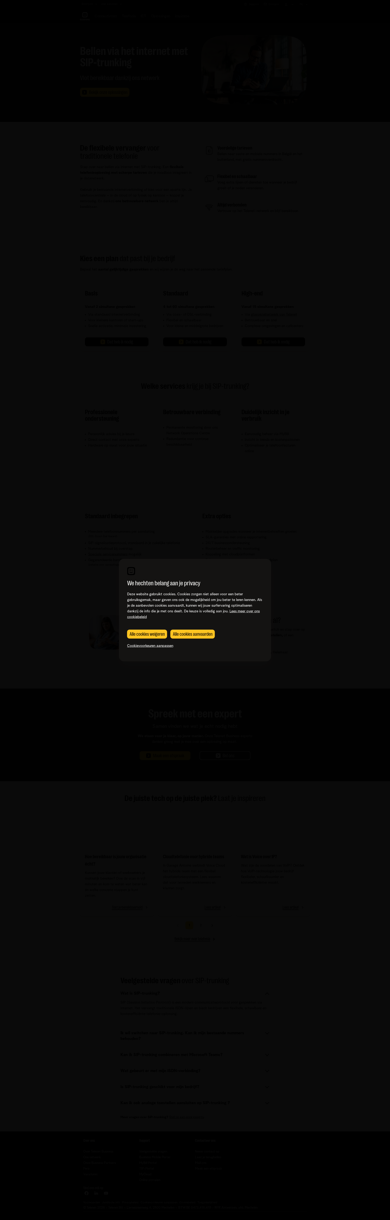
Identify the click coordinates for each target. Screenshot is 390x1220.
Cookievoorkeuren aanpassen (150, 646)
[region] (195, 610)
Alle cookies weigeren (147, 634)
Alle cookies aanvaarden (192, 634)
